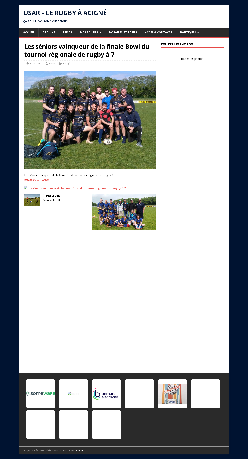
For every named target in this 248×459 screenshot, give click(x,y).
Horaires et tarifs (123, 32)
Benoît (52, 63)
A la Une (48, 32)
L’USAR (67, 32)
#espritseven (41, 179)
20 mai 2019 (36, 63)
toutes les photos (192, 59)
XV (64, 63)
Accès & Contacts (158, 32)
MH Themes (77, 450)
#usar (28, 179)
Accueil (28, 32)
